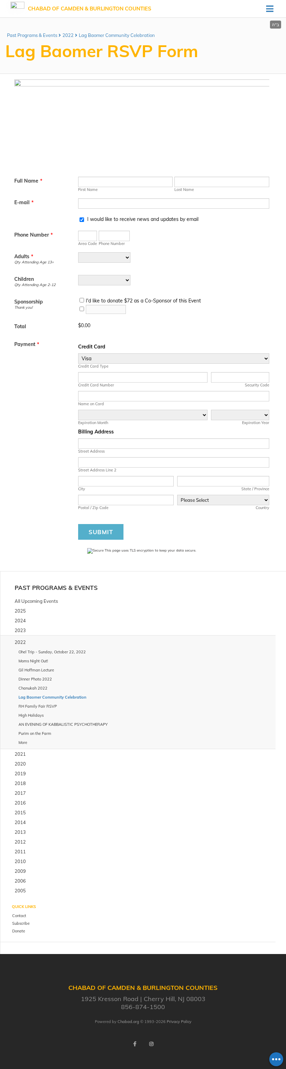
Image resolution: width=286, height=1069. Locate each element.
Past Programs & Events (32, 35)
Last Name (184, 189)
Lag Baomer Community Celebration (117, 35)
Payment (26, 344)
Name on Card (91, 403)
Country (262, 507)
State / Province (255, 488)
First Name (88, 189)
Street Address (91, 451)
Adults (23, 256)
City (81, 488)
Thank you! (23, 307)
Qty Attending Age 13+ (34, 262)
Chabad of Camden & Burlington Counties (89, 8)
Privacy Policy (179, 1021)
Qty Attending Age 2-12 (34, 284)
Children (24, 279)
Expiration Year (255, 422)
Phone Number (33, 235)
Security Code (257, 385)
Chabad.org (128, 1021)
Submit (101, 532)
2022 (68, 35)
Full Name (28, 181)
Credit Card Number (96, 385)
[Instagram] (151, 1044)
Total (20, 326)
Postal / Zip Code (93, 507)
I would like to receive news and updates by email (142, 219)
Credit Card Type (93, 366)
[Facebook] (134, 1044)
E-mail (23, 202)
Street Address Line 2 (97, 470)
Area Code (87, 243)
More (22, 742)
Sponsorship (28, 302)
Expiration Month (93, 422)
